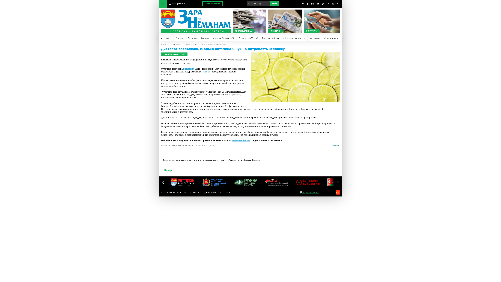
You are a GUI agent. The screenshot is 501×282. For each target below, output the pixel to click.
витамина (188, 68)
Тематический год (270, 38)
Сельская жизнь (331, 38)
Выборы (205, 38)
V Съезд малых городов (294, 38)
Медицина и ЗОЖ (191, 45)
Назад (168, 170)
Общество (176, 45)
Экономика (314, 38)
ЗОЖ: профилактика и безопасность (214, 45)
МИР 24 (206, 71)
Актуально (166, 38)
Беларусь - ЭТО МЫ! (248, 38)
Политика (192, 38)
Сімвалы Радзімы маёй (223, 38)
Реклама (179, 38)
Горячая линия (212, 4)
